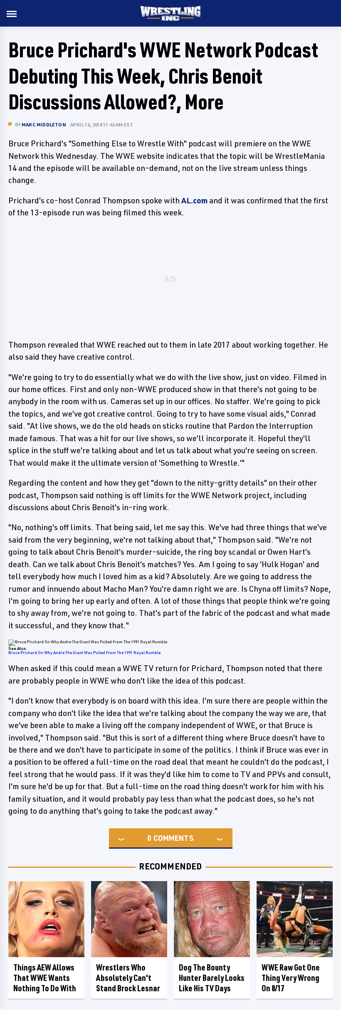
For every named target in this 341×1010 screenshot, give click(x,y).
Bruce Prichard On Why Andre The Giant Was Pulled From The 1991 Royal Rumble (84, 652)
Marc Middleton (44, 124)
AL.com (194, 200)
